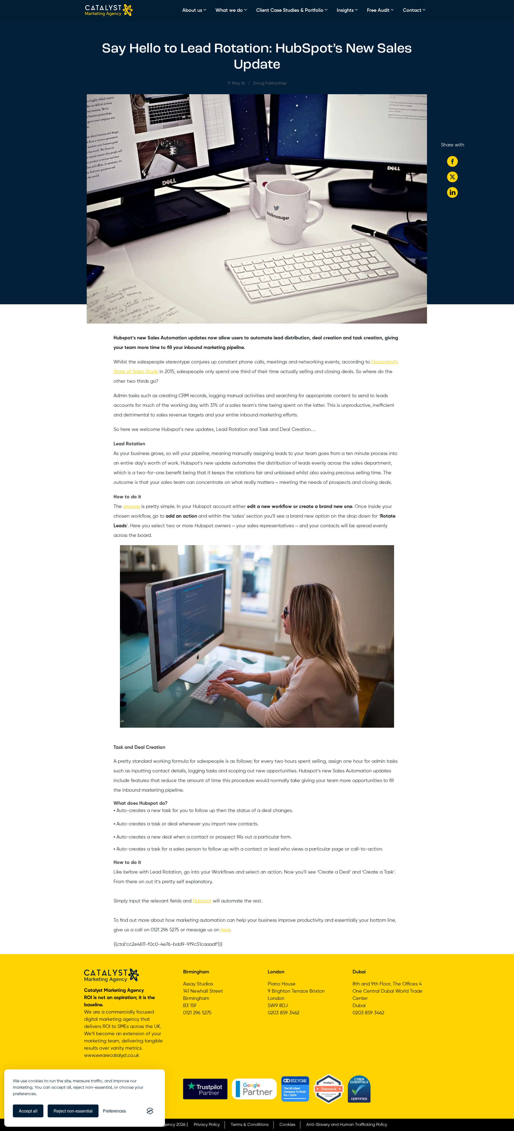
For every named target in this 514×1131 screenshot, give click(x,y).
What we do (229, 10)
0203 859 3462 (283, 1013)
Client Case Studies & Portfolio (289, 10)
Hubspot (202, 901)
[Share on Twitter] (452, 177)
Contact (412, 10)
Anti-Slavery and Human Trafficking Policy (346, 1125)
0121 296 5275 (197, 1013)
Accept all (28, 1111)
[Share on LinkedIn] (452, 192)
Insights (345, 10)
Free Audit (378, 10)
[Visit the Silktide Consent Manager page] (149, 1111)
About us (192, 10)
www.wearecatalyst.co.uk (111, 1055)
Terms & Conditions (250, 1125)
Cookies (287, 1125)
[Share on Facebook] (452, 161)
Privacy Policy (207, 1125)
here (225, 930)
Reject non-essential (73, 1111)
